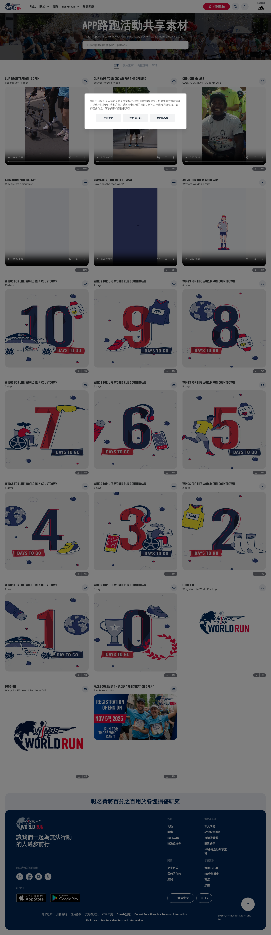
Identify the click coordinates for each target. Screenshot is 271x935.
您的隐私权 (162, 118)
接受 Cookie (136, 118)
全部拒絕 (108, 118)
